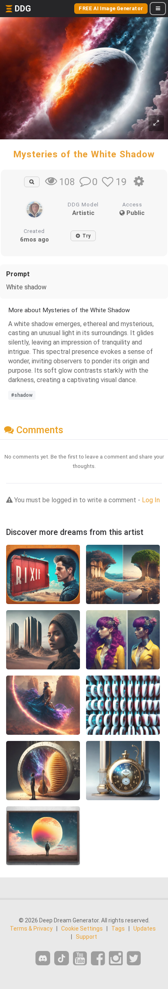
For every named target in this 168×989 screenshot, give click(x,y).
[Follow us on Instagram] (116, 958)
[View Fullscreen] (156, 123)
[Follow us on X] (134, 958)
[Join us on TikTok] (61, 958)
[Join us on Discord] (42, 958)
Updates (144, 928)
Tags (118, 928)
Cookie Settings (82, 928)
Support (86, 936)
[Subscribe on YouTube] (80, 958)
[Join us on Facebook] (98, 958)
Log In (151, 500)
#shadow (22, 395)
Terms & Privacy (31, 928)
